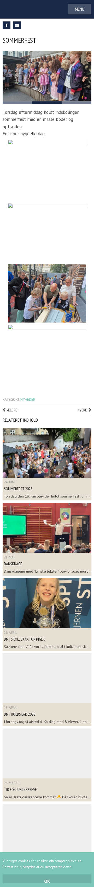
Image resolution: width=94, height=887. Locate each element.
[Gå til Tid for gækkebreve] (47, 753)
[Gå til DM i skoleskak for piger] (47, 603)
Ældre (12, 410)
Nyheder (27, 399)
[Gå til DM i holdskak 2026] (47, 678)
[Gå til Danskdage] (47, 528)
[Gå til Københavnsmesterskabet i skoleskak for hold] (47, 829)
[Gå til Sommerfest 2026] (47, 453)
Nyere (82, 410)
